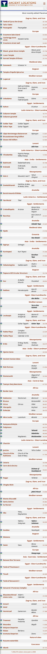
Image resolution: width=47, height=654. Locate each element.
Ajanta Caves (8, 352)
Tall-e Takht (7, 25)
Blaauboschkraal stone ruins (10, 596)
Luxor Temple (8, 55)
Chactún (6, 443)
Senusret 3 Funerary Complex (15, 588)
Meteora (6, 537)
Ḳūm (5, 88)
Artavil (6, 604)
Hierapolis (7, 407)
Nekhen (6, 290)
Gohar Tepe (7, 127)
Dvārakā (6, 167)
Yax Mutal (7, 200)
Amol (5, 607)
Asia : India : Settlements (35, 159)
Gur (4, 281)
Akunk (5, 648)
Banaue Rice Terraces (11, 560)
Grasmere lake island (11, 35)
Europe (35, 31)
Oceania (35, 234)
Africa (35, 388)
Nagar (5, 478)
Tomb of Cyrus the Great (12, 22)
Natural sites (35, 637)
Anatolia (35, 190)
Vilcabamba (7, 155)
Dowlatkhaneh (9, 185)
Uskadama (7, 98)
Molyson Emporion (10, 628)
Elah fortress (8, 367)
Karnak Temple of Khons (12, 58)
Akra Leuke (7, 417)
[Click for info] (1, 22)
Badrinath (7, 163)
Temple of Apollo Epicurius (13, 72)
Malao (5, 631)
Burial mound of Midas (12, 193)
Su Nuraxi (7, 505)
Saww (5, 545)
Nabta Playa (8, 332)
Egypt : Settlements (35, 103)
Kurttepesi (7, 252)
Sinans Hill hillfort (10, 140)
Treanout (6, 620)
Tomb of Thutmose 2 (11, 567)
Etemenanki (8, 376)
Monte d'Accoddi (9, 499)
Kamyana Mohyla (10, 424)
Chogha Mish (8, 485)
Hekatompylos (9, 265)
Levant (36, 143)
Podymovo (7, 427)
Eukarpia (6, 410)
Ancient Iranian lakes (11, 359)
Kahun (5, 107)
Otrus (5, 404)
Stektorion (7, 398)
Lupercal (6, 79)
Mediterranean (35, 76)
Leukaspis (7, 316)
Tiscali (5, 574)
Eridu (5, 344)
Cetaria (6, 463)
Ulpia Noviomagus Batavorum (15, 134)
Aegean (35, 69)
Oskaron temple (9, 114)
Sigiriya (6, 245)
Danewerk (7, 65)
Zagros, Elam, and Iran (35, 18)
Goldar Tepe (8, 124)
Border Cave (8, 391)
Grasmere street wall (11, 43)
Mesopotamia (35, 171)
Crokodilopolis (8, 209)
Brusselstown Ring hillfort (13, 137)
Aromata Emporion (10, 634)
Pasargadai (7, 28)
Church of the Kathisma (8, 454)
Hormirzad (7, 611)
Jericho (6, 450)
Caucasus (35, 644)
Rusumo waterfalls (10, 641)
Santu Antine (8, 502)
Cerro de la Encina (10, 466)
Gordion (6, 530)
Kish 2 (5, 176)
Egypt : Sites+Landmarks (35, 46)
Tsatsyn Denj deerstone (12, 384)
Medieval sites (35, 62)
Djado (5, 231)
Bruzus (6, 401)
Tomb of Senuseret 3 (11, 581)
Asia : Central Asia (35, 381)
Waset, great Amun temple (14, 51)
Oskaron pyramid (10, 117)
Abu (4, 513)
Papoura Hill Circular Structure (15, 273)
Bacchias (6, 216)
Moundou (7, 624)
